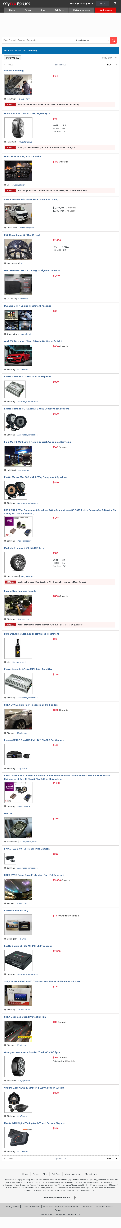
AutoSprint (26, 334)
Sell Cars (59, 10)
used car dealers (61, 1188)
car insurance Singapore (43, 1190)
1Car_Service (23, 619)
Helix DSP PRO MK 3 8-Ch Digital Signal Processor (32, 270)
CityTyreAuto (24, 1080)
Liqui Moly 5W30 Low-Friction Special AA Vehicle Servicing (37, 442)
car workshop (74, 1188)
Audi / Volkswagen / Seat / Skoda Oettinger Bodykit (33, 341)
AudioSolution (19, 185)
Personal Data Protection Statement (60, 1206)
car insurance (68, 1190)
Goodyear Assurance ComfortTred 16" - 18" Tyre (32, 1052)
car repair (102, 1180)
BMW (10, 1188)
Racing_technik (20, 662)
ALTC (23, 263)
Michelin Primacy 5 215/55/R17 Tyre (24, 548)
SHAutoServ (24, 99)
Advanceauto (23, 1009)
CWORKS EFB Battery (16, 910)
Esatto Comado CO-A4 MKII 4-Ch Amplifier (28, 669)
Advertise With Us (104, 1206)
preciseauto (24, 470)
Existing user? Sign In (81, 3)
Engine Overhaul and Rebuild (20, 591)
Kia (83, 1185)
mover (77, 1190)
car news (25, 1185)
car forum (35, 1180)
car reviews (14, 1185)
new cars (108, 1182)
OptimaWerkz (23, 369)
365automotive (25, 142)
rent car (83, 1180)
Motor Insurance (81, 10)
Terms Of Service (31, 1206)
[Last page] (116, 65)
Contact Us (60, 1210)
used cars (99, 1182)
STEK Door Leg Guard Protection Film (25, 1016)
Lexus (106, 1185)
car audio (50, 1188)
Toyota (61, 1185)
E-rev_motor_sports (28, 841)
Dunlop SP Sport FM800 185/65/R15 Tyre (27, 113)
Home (12, 10)
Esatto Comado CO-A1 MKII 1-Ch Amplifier (27, 376)
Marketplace (105, 10)
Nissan (74, 1185)
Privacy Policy (12, 1206)
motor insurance (40, 1182)
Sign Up (102, 3)
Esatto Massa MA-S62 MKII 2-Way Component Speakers (35, 477)
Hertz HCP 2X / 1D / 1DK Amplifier (22, 156)
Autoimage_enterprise (27, 401)
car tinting (64, 1180)
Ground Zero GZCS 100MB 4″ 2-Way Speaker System (34, 1087)
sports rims (74, 1180)
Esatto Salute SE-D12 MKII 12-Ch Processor (28, 946)
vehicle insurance (96, 1188)
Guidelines (87, 1206)
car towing (20, 1182)
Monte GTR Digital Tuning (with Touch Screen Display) (34, 1123)
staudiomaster (24, 541)
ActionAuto (23, 299)
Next (109, 65)
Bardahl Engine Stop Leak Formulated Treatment (31, 633)
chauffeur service (89, 1190)
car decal (110, 1180)
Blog (43, 10)
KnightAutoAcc (28, 576)
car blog (84, 1188)
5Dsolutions (22, 733)
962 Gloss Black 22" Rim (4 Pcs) (22, 235)
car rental (41, 1188)
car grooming (92, 1180)
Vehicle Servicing (14, 70)
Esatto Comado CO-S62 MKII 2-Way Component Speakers (36, 408)
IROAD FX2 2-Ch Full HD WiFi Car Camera (27, 848)
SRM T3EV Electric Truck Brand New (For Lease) (31, 199)
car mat (29, 1182)
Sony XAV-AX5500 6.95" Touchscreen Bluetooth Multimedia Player (42, 981)
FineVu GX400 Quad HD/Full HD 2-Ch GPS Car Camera (34, 740)
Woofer (8, 813)
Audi (79, 1185)
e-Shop (23, 939)
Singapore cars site (74, 1182)
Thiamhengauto (27, 227)
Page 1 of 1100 (60, 65)
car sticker (58, 1190)
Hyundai (88, 1185)
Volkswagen (98, 1185)
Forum (27, 10)
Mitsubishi (113, 1185)
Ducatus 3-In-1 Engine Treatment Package (27, 305)
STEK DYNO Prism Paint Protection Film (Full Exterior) (34, 875)
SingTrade (22, 768)
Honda (67, 1185)
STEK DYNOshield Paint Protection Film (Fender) (31, 704)
